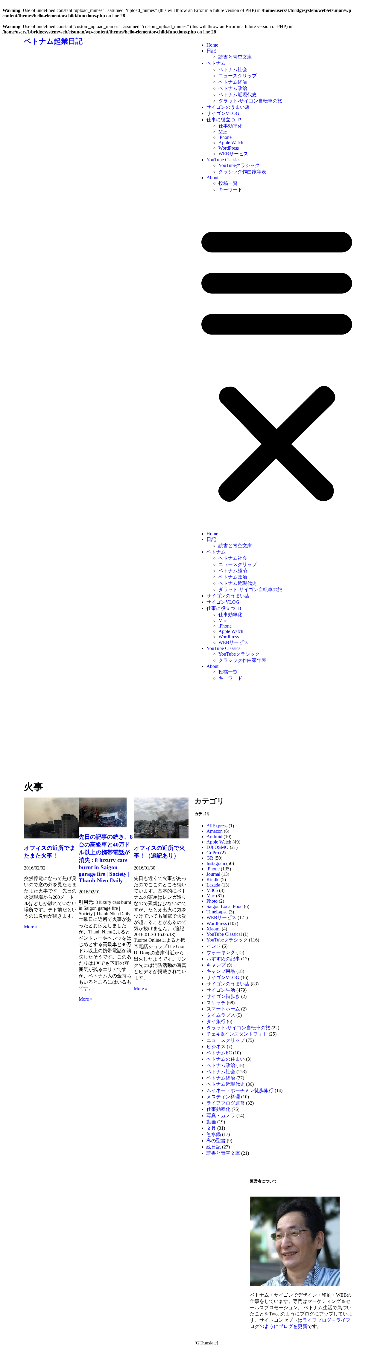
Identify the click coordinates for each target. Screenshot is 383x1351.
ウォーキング (220, 952)
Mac (222, 131)
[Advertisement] (191, 734)
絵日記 (213, 1146)
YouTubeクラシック (239, 165)
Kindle (212, 879)
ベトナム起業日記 (53, 41)
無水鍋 (213, 1134)
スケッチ (216, 1002)
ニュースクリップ (237, 75)
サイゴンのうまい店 (228, 107)
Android (214, 836)
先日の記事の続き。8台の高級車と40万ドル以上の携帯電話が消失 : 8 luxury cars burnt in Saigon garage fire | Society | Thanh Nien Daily (106, 859)
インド (213, 946)
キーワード (230, 189)
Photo (212, 901)
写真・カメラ (220, 1115)
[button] (276, 362)
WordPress (228, 148)
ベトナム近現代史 (237, 94)
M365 (212, 890)
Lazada (213, 884)
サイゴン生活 (220, 990)
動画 (211, 1121)
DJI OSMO (217, 847)
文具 (211, 1128)
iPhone (225, 137)
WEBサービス (233, 153)
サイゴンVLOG (222, 113)
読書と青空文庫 (235, 56)
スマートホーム (223, 1008)
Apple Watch (230, 142)
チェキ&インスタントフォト (237, 1033)
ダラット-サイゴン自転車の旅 (250, 100)
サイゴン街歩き (223, 996)
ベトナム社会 (232, 69)
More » (31, 926)
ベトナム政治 (232, 88)
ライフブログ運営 (225, 1102)
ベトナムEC (219, 1052)
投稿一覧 (228, 183)
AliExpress (216, 825)
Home (212, 44)
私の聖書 (216, 1140)
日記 (211, 50)
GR (209, 858)
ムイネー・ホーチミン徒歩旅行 (239, 1090)
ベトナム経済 (232, 82)
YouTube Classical (224, 934)
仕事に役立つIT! (223, 119)
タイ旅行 (216, 1021)
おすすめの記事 (223, 958)
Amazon (214, 831)
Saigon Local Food (224, 906)
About (212, 177)
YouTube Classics (223, 159)
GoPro (212, 852)
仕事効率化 (230, 125)
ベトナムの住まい (225, 1059)
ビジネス (216, 1046)
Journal (213, 874)
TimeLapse (216, 911)
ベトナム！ (218, 63)
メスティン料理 (223, 1096)
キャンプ (216, 964)
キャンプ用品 (220, 971)
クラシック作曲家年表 (242, 171)
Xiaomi (213, 928)
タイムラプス (220, 1015)
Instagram (215, 863)
